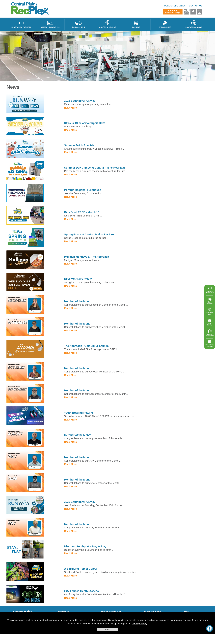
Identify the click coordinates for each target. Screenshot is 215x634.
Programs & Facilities (110, 611)
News (186, 611)
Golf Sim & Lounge (151, 611)
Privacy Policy (139, 623)
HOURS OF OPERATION (174, 6)
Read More (70, 107)
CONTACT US (195, 6)
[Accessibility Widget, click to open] (209, 628)
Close (107, 630)
